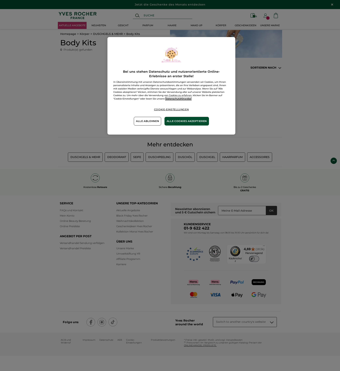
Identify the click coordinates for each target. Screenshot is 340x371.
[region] (171, 85)
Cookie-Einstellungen (171, 109)
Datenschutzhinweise (178, 98)
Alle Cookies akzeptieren (187, 121)
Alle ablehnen (147, 121)
